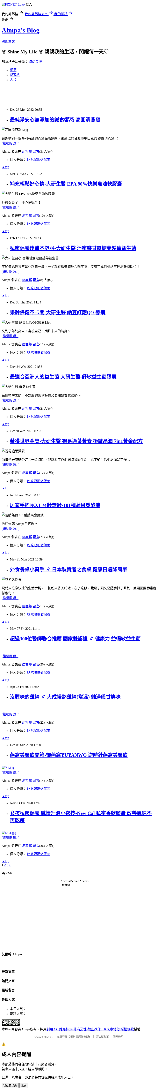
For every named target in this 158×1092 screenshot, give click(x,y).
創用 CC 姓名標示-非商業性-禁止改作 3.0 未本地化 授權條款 (90, 1029)
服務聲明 (118, 1036)
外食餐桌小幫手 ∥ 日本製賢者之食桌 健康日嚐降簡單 (68, 569)
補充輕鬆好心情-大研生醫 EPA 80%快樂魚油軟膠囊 (66, 184)
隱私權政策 (102, 1036)
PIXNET (48, 1036)
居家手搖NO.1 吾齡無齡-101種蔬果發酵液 (55, 505)
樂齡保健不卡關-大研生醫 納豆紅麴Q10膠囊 (58, 312)
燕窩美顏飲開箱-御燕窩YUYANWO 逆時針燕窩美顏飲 (69, 755)
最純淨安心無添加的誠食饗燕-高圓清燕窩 (55, 119)
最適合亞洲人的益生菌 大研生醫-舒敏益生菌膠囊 (63, 376)
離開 (23, 1085)
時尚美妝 (35, 61)
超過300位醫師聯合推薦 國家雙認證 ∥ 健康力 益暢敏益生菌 (75, 638)
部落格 (15, 75)
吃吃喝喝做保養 (38, 159)
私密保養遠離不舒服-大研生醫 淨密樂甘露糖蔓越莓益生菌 (73, 248)
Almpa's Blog (21, 30)
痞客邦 (27, 151)
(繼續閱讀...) (10, 143)
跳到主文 (8, 41)
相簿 (13, 70)
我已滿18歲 (10, 1085)
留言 (36, 151)
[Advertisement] (76, 94)
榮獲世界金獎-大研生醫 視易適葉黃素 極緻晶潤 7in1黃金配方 (76, 441)
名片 (13, 80)
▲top (5, 167)
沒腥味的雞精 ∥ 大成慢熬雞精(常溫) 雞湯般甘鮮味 (65, 697)
